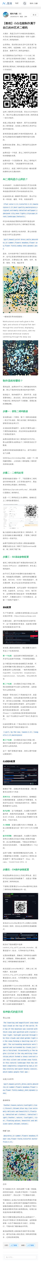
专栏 (17, 3)
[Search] (25, 3)
